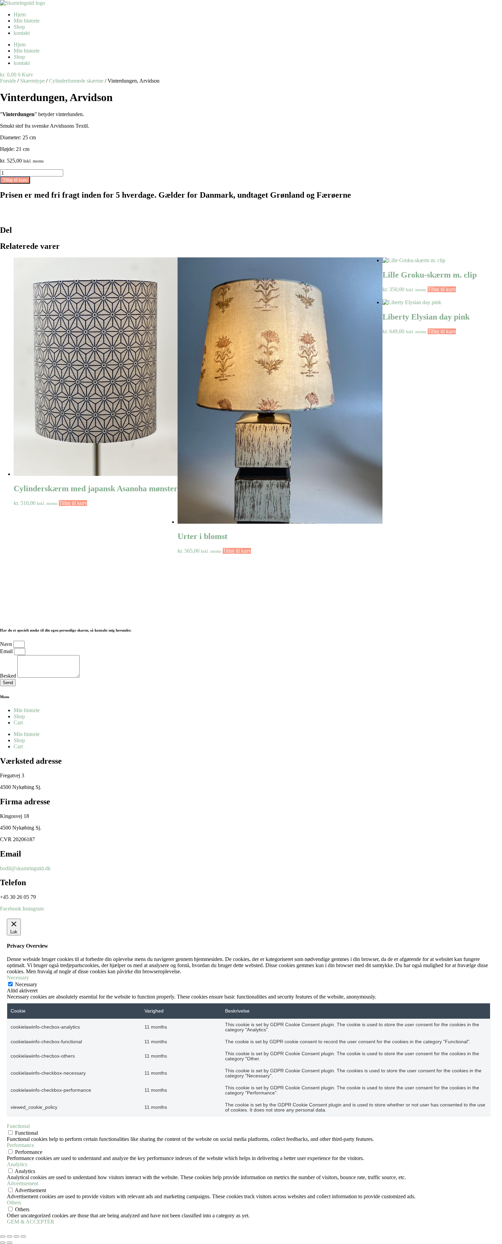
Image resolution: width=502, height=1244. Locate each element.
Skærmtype (32, 81)
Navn (6, 644)
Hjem (20, 14)
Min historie (27, 21)
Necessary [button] (18, 977)
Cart (18, 722)
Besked (8, 676)
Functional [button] (18, 1126)
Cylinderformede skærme (76, 81)
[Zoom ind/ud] (2, 1236)
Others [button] (14, 1202)
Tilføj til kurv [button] (73, 503)
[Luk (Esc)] (23, 1236)
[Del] (16, 1236)
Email (7, 651)
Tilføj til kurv (15, 180)
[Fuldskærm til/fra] (9, 1236)
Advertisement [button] (22, 1183)
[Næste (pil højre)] (9, 1243)
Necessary (26, 984)
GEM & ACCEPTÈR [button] (30, 1222)
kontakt (22, 33)
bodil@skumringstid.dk (25, 868)
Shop (19, 27)
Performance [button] (20, 1145)
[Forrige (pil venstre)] (2, 1243)
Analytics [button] (17, 1164)
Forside (8, 81)
